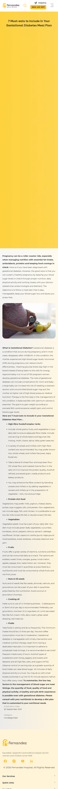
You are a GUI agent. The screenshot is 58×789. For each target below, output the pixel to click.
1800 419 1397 (38, 7)
